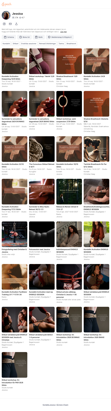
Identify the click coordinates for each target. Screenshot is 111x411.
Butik (40, 37)
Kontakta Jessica (49, 405)
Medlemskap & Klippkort (61, 37)
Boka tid (26, 37)
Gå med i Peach (62, 405)
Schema (10, 37)
